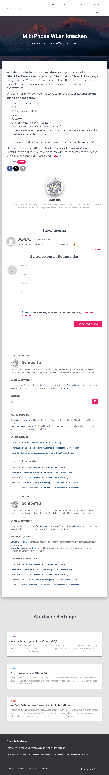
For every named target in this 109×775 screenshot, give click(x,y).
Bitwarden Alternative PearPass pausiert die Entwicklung (36, 443)
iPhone (21, 162)
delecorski (24, 238)
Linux (65, 388)
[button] (70, 5)
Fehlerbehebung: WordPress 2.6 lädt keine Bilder (40, 705)
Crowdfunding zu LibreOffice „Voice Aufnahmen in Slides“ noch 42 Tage (43, 453)
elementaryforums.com (21, 426)
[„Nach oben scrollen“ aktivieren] (103, 769)
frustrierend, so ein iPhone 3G (29, 673)
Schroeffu (16, 472)
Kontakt (95, 5)
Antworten (96, 250)
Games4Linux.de (18, 420)
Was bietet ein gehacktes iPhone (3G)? (34, 641)
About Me (81, 5)
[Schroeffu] (54, 187)
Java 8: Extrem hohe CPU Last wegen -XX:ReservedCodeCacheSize (49, 483)
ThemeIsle (98, 769)
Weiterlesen (33, 652)
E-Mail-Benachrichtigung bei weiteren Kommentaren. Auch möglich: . (56, 314)
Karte (55, 155)
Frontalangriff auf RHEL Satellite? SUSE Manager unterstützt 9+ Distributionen (45, 448)
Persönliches (41, 385)
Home (54, 5)
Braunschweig (73, 385)
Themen (66, 5)
